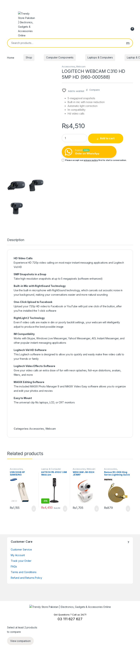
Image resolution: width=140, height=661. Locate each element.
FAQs (14, 566)
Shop (29, 57)
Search (128, 43)
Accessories (68, 66)
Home (10, 57)
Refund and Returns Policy (26, 577)
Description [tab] (15, 240)
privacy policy (91, 160)
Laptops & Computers (100, 57)
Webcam (80, 66)
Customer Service (21, 549)
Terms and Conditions (23, 572)
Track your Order (21, 560)
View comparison (20, 640)
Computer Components (59, 57)
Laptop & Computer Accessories (51, 470)
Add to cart (107, 138)
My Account (18, 555)
